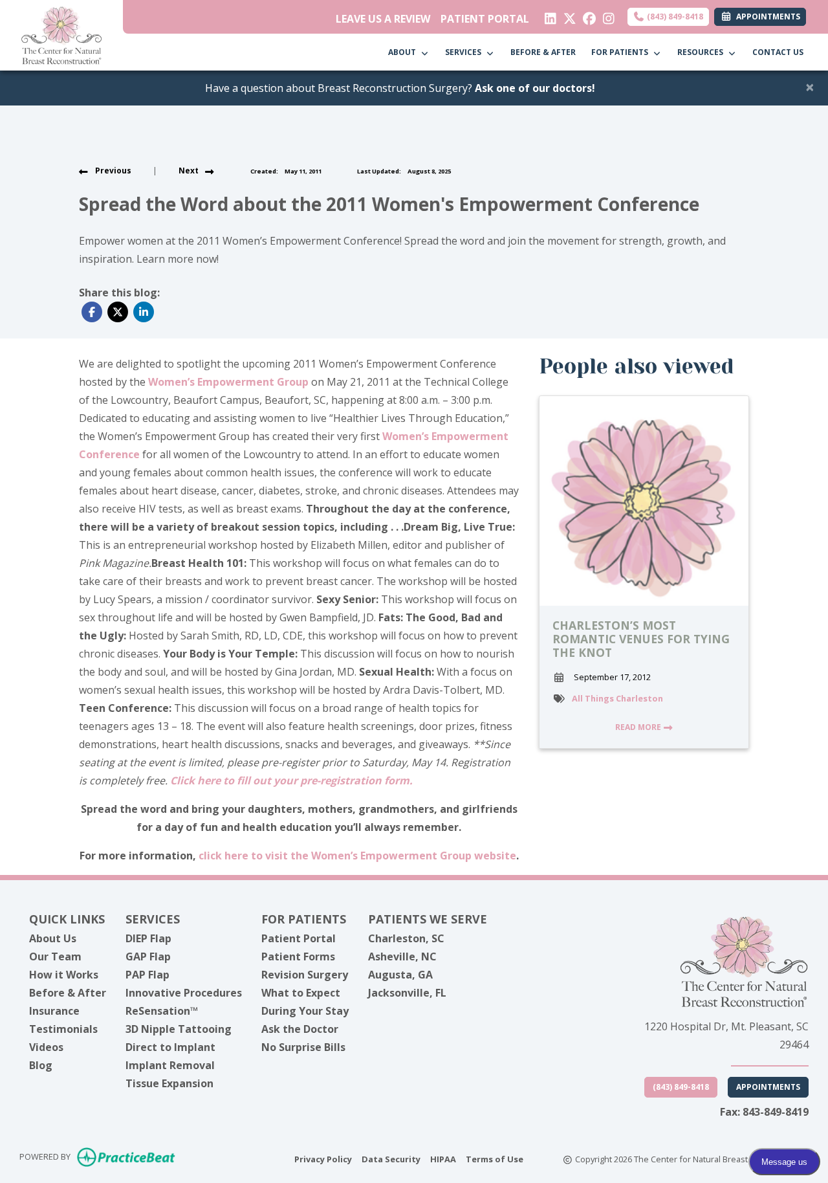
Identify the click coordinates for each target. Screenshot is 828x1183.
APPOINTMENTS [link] (766, 16)
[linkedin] (547, 15)
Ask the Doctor (299, 1029)
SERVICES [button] (465, 52)
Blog (40, 1065)
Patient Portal (298, 938)
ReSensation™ (161, 1011)
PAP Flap (147, 974)
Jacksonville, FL (407, 993)
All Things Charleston (617, 698)
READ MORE (639, 727)
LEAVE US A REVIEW (383, 19)
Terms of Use (494, 1159)
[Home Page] (61, 34)
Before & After (67, 993)
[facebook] (586, 15)
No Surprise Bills (303, 1047)
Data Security (391, 1159)
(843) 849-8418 (674, 16)
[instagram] (606, 15)
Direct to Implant (170, 1047)
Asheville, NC (402, 956)
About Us (52, 938)
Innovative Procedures (183, 993)
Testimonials (63, 1029)
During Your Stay (305, 1011)
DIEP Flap (148, 938)
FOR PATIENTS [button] (621, 52)
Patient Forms (298, 956)
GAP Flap (148, 956)
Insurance (54, 1011)
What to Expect (300, 993)
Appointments (768, 1086)
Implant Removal (170, 1065)
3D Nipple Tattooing (178, 1029)
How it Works (63, 974)
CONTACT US (777, 52)
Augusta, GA (400, 974)
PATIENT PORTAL (485, 19)
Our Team (55, 956)
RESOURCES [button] (702, 52)
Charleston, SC (406, 938)
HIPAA (443, 1159)
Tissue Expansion (169, 1083)
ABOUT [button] (404, 52)
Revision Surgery (304, 974)
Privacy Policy (323, 1159)
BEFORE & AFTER (543, 52)
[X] (567, 15)
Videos (46, 1047)
